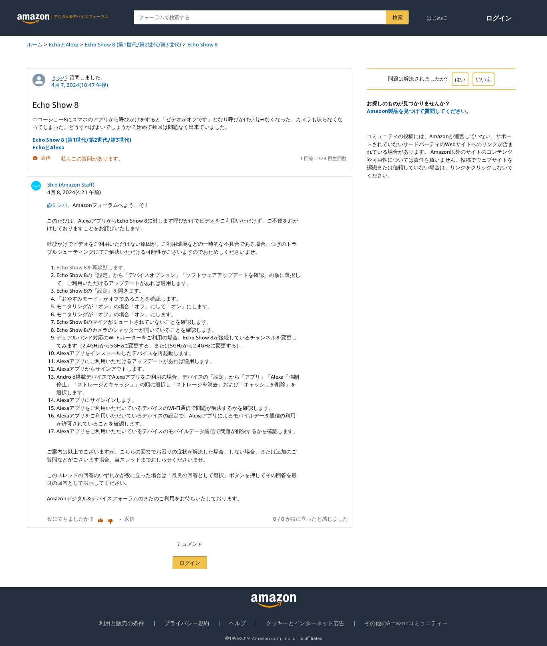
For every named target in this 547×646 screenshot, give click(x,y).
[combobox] (271, 17)
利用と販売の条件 (121, 623)
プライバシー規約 (186, 623)
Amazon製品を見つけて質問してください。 (419, 111)
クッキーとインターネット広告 (305, 623)
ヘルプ (237, 623)
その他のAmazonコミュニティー (406, 623)
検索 (397, 17)
